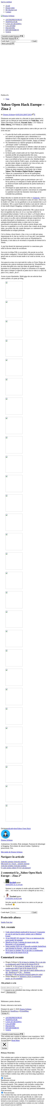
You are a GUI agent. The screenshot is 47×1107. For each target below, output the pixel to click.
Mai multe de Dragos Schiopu (11, 852)
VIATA (8, 32)
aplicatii (10, 828)
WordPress (14, 1011)
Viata (7, 99)
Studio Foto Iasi (6, 922)
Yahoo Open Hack (24, 828)
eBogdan (8, 974)
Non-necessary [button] (6, 1090)
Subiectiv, (36, 198)
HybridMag (24, 1011)
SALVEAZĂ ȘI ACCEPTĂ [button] (11, 1105)
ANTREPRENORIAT (13, 20)
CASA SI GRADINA (13, 24)
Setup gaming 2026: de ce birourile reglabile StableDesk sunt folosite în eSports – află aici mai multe (25, 947)
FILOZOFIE (10, 28)
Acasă (7, 6)
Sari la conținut (6, 2)
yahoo (15, 828)
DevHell (13, 882)
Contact (8, 12)
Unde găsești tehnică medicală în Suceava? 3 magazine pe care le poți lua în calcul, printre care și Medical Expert (25, 934)
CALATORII (10, 26)
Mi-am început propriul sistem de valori (28, 974)
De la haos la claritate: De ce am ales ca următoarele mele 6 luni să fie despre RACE (24, 951)
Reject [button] (9, 1040)
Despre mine (10, 8)
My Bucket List (11, 10)
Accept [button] (3, 1040)
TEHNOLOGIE (11, 22)
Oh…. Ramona (24, 972)
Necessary (7, 1078)
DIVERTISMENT (12, 30)
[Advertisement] (23, 69)
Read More (16, 1040)
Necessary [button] (4, 1076)
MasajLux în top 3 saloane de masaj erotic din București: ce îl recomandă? (21, 943)
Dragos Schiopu (9, 115)
